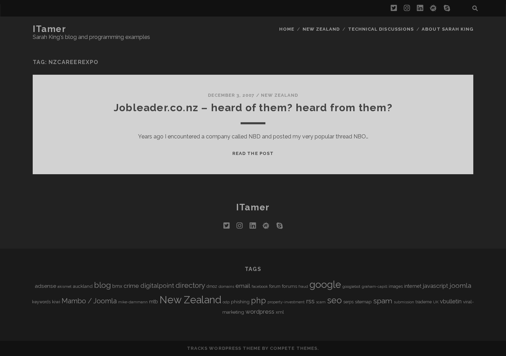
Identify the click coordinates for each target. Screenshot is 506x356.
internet (412, 286)
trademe (423, 302)
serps (348, 302)
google (325, 284)
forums (289, 286)
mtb (153, 301)
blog (102, 285)
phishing (240, 301)
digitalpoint (157, 285)
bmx (117, 286)
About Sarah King (447, 29)
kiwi (56, 301)
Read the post (253, 153)
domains (226, 286)
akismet (64, 286)
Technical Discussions (381, 29)
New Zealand (321, 29)
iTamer (49, 29)
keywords (41, 302)
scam (321, 302)
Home (286, 29)
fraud (303, 286)
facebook (260, 286)
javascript (435, 285)
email (242, 285)
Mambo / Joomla (89, 301)
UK (436, 302)
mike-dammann (133, 302)
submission (404, 302)
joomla (460, 286)
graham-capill (374, 286)
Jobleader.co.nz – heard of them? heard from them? (253, 108)
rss (310, 301)
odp (226, 302)
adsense (45, 286)
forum (275, 286)
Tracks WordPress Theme (224, 348)
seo (334, 300)
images (396, 286)
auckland (83, 286)
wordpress (259, 311)
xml (280, 312)
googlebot (351, 286)
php (258, 300)
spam (382, 300)
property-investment (286, 302)
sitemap (363, 301)
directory (190, 285)
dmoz (212, 286)
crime (131, 285)
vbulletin (451, 301)
